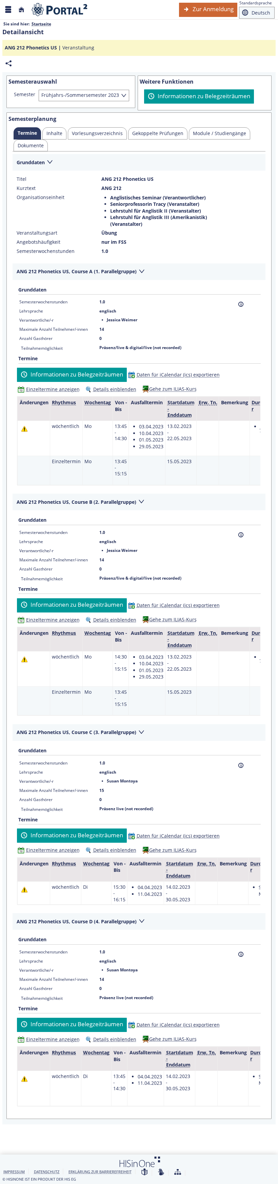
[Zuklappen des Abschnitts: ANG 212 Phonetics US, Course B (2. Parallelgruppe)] (139, 502)
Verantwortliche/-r (36, 320)
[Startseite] (21, 9)
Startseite (41, 24)
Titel (21, 179)
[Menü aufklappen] (8, 10)
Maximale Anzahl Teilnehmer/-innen (53, 329)
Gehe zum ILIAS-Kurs (173, 389)
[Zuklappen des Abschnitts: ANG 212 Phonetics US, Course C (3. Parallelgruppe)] (139, 733)
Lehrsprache (31, 311)
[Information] (241, 304)
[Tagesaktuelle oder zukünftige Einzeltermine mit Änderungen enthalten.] (24, 429)
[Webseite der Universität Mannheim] (60, 10)
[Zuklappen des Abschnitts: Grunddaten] (139, 163)
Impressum (14, 1171)
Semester (24, 94)
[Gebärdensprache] (161, 1172)
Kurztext (26, 188)
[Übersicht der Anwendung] (177, 1172)
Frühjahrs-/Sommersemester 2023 (80, 95)
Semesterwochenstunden (46, 251)
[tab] (27, 133)
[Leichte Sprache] (144, 1172)
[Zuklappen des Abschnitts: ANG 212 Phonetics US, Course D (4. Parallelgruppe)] (139, 922)
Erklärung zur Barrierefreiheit (100, 1171)
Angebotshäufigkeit (38, 242)
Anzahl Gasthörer (36, 338)
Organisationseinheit (40, 197)
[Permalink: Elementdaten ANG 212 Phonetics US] (8, 63)
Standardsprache (255, 3)
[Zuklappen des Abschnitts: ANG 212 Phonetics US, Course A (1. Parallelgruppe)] (139, 272)
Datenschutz (46, 1171)
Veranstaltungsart (37, 233)
